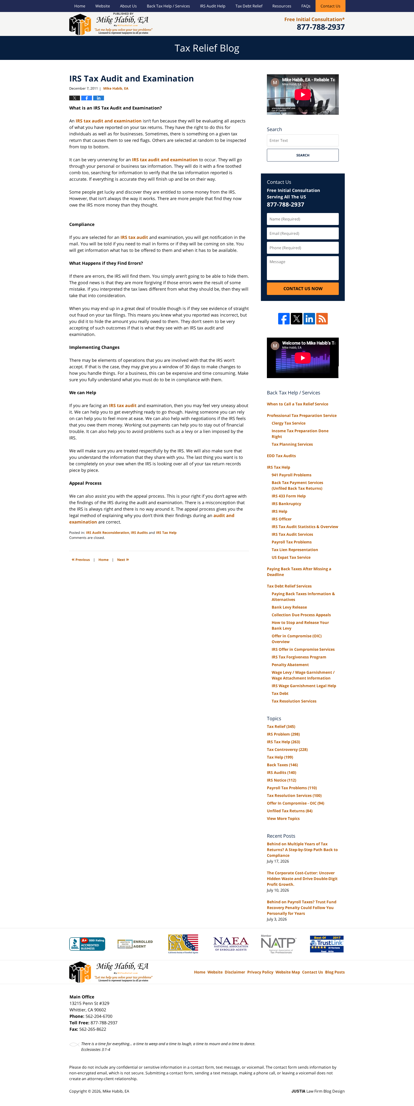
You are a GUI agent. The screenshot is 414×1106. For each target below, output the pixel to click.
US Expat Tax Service (291, 557)
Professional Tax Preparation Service (302, 415)
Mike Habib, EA (116, 1091)
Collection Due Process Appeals (301, 614)
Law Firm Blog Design (318, 1091)
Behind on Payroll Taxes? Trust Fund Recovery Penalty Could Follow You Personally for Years (301, 907)
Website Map (288, 972)
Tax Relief (281, 726)
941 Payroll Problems (291, 475)
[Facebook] (284, 318)
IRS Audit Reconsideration (107, 532)
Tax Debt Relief (249, 6)
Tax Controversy (287, 749)
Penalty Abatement (290, 664)
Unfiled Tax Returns (289, 810)
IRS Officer (282, 519)
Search (303, 155)
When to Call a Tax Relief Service (297, 404)
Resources (281, 6)
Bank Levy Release (289, 607)
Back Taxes (282, 764)
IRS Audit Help (212, 6)
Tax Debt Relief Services (289, 586)
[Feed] (322, 318)
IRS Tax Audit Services (292, 534)
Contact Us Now (302, 288)
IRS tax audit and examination (109, 121)
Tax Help (280, 757)
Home (79, 6)
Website (102, 6)
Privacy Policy (260, 972)
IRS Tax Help (166, 532)
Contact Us (330, 6)
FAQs (305, 6)
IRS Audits (139, 532)
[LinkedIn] (309, 318)
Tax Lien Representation (295, 549)
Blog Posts (335, 972)
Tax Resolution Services (294, 701)
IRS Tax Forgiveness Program (299, 657)
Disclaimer (235, 972)
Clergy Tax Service (288, 423)
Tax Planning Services (292, 444)
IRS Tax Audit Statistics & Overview (305, 526)
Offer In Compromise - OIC (295, 803)
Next (123, 559)
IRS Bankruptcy (286, 503)
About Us (128, 6)
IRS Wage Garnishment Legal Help (304, 685)
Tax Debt (280, 693)
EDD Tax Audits (281, 455)
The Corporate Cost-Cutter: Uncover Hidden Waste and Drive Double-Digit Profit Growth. (302, 878)
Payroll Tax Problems (292, 542)
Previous (81, 559)
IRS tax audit (134, 237)
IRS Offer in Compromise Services (303, 649)
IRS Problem (283, 734)
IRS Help (279, 511)
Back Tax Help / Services (168, 6)
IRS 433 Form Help (289, 496)
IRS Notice (281, 780)
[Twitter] (296, 318)
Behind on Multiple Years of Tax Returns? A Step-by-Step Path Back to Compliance (302, 849)
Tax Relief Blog (111, 24)
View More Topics (283, 818)
